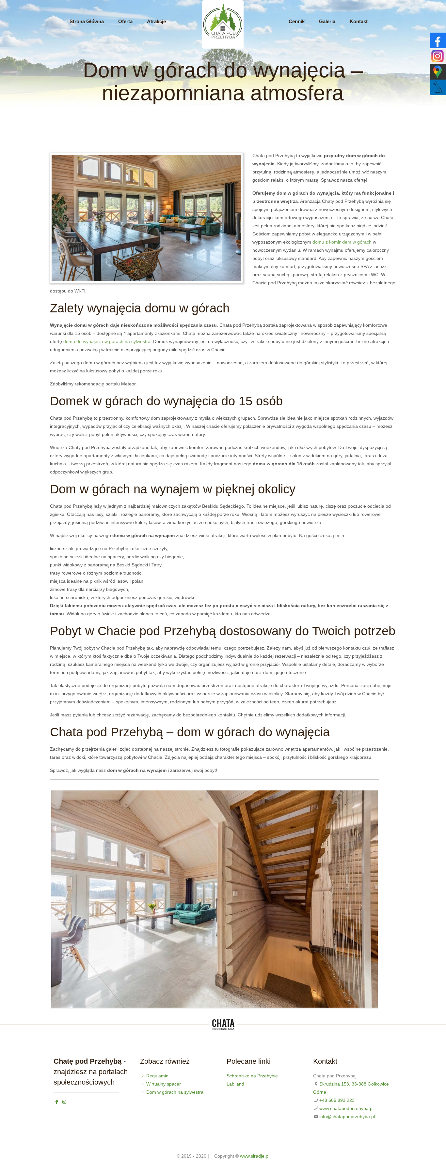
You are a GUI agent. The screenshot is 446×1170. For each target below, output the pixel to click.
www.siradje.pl (254, 1156)
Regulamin (157, 1075)
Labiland (235, 1084)
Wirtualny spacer (163, 1084)
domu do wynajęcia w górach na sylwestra (107, 341)
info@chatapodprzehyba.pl (347, 1116)
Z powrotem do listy (373, 785)
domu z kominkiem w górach (342, 242)
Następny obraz (61, 785)
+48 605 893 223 (337, 1100)
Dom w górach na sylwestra (174, 1092)
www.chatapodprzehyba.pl (346, 1108)
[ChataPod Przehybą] (223, 47)
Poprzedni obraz (54, 785)
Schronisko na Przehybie (252, 1075)
